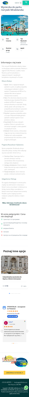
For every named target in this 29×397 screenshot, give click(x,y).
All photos (22, 32)
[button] (9, 293)
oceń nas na (11, 316)
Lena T (11, 322)
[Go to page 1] (13, 343)
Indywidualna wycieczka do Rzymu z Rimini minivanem (12, 278)
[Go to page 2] (14, 343)
